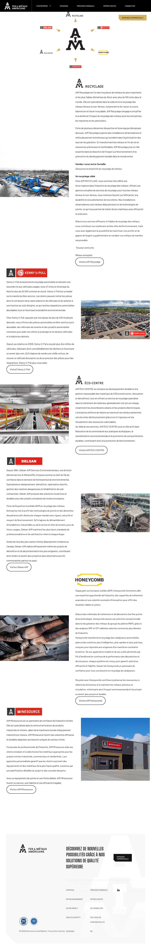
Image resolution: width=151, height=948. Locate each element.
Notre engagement (74, 899)
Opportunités (109, 6)
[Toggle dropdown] (50, 6)
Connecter (130, 6)
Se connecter (96, 908)
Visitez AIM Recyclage (89, 261)
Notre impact (72, 908)
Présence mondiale (86, 6)
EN (91, 931)
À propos (70, 890)
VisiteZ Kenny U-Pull (20, 369)
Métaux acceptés (83, 255)
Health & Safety (73, 917)
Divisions (64, 6)
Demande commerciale (123, 858)
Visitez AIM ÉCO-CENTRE (91, 450)
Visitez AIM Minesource (21, 789)
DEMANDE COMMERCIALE (132, 18)
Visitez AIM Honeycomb (90, 700)
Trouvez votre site (85, 247)
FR (107, 18)
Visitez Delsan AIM (19, 567)
